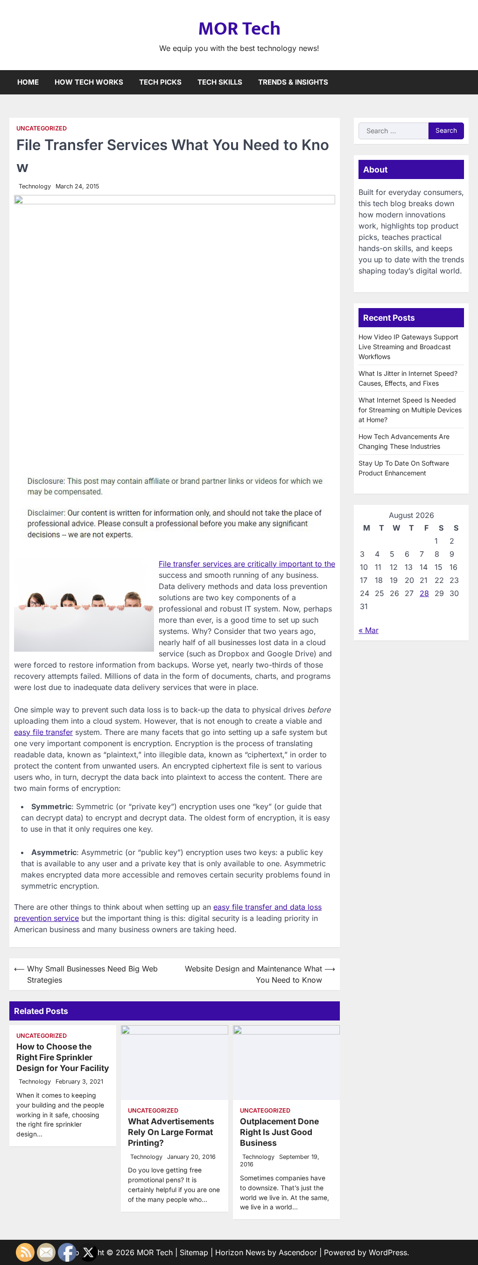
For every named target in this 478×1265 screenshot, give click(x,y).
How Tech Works (89, 82)
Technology (35, 186)
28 (424, 593)
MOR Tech (239, 29)
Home (28, 82)
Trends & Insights (293, 82)
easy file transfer (43, 732)
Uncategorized (41, 128)
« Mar (368, 630)
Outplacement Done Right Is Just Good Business (279, 1132)
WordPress (388, 1252)
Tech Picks (160, 82)
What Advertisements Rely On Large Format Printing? (171, 1132)
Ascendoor (298, 1252)
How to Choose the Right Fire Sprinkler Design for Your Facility (62, 1057)
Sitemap (194, 1252)
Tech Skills (219, 82)
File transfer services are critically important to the (247, 563)
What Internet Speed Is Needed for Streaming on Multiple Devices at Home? (410, 410)
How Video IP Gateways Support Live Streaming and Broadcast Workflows (408, 346)
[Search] (462, 82)
